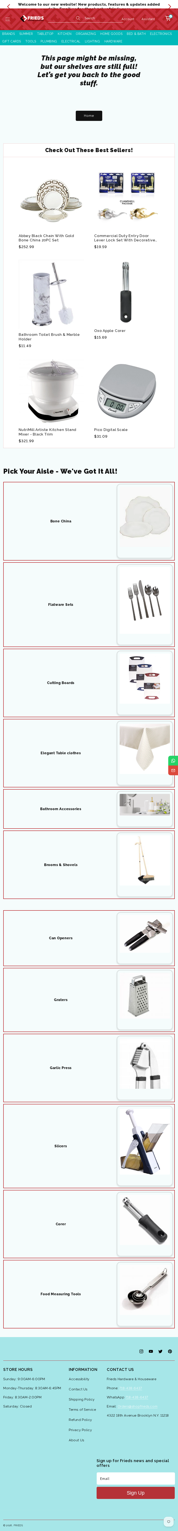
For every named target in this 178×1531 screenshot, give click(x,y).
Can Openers (61, 938)
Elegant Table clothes (61, 753)
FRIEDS (18, 1525)
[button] (7, 19)
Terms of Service (82, 1410)
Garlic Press (61, 1068)
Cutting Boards (60, 683)
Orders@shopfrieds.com (138, 1406)
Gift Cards (11, 41)
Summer (26, 34)
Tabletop (45, 34)
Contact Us (78, 1389)
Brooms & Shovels (60, 865)
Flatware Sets (60, 605)
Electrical (71, 41)
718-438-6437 (130, 1388)
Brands (8, 34)
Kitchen (64, 34)
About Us (76, 1440)
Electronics (161, 34)
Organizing (86, 34)
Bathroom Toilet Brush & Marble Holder (49, 336)
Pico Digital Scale (111, 429)
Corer (61, 1224)
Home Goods (111, 34)
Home (89, 116)
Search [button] (90, 18)
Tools (30, 41)
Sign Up (136, 1493)
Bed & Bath (136, 34)
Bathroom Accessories (60, 809)
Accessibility (79, 1379)
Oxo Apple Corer (110, 330)
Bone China (60, 521)
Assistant (148, 19)
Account (128, 19)
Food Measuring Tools (61, 1294)
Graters (61, 1000)
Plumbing (49, 41)
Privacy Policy (80, 1430)
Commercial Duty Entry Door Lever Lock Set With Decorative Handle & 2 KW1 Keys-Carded (124, 238)
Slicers (60, 1146)
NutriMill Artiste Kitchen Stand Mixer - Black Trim (47, 431)
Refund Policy (80, 1420)
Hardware (113, 41)
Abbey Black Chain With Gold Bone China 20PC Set (46, 238)
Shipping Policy (82, 1399)
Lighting (92, 41)
